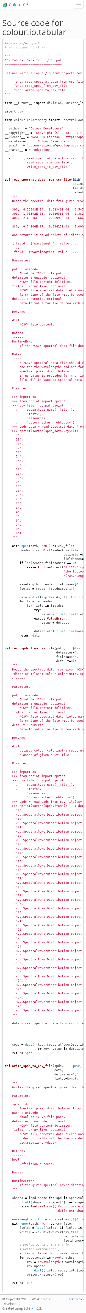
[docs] (77, 648)
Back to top (75, 1299)
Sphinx (28, 1308)
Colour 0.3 (18, 4)
